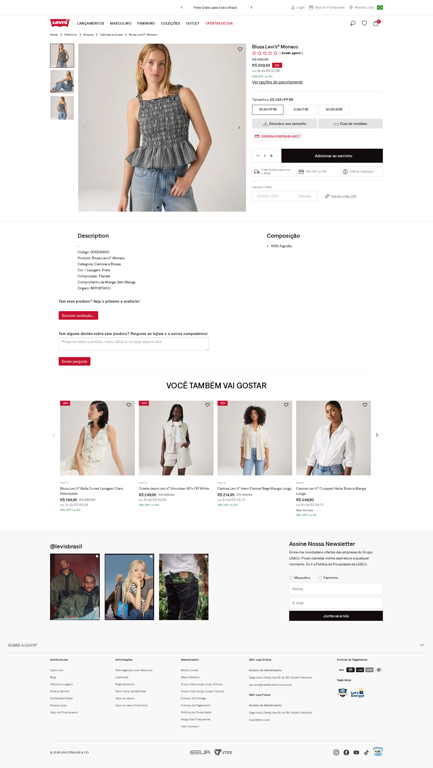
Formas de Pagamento (195, 705)
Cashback (122, 677)
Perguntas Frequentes (195, 719)
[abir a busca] (353, 24)
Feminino (146, 23)
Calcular (304, 196)
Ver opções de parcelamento (277, 82)
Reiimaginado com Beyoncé (134, 670)
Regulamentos (125, 684)
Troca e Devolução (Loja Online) (202, 684)
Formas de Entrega (193, 698)
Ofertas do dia (219, 23)
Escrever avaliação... (78, 315)
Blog (53, 677)
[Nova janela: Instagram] (75, 587)
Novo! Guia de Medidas (131, 691)
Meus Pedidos (190, 677)
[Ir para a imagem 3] (166, 208)
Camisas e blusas (111, 34)
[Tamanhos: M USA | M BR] (334, 110)
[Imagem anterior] (85, 128)
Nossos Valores (59, 691)
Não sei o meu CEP (343, 196)
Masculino (120, 23)
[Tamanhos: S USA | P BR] (300, 110)
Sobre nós (56, 670)
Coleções (170, 23)
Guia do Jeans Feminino (132, 705)
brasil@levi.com (259, 720)
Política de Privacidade (196, 712)
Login (301, 7)
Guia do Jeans (125, 698)
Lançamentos (90, 23)
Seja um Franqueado (330, 7)
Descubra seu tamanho (287, 124)
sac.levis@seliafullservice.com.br (270, 685)
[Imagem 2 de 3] (62, 82)
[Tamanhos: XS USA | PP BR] (267, 110)
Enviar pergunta (74, 361)
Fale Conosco (190, 726)
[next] (251, 8)
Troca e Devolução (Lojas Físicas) (202, 691)
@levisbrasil (66, 546)
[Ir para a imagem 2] (162, 208)
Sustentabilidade (61, 698)
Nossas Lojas (364, 7)
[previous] (182, 8)
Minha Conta (189, 670)
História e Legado (61, 684)
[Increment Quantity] (271, 156)
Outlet (192, 23)
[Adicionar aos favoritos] (240, 49)
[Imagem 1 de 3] (62, 56)
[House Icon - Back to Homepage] (54, 35)
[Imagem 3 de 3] (62, 108)
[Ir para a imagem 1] (158, 208)
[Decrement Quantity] (258, 156)
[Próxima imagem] (239, 128)
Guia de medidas (353, 124)
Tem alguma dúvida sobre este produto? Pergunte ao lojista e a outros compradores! (133, 333)
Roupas (88, 34)
